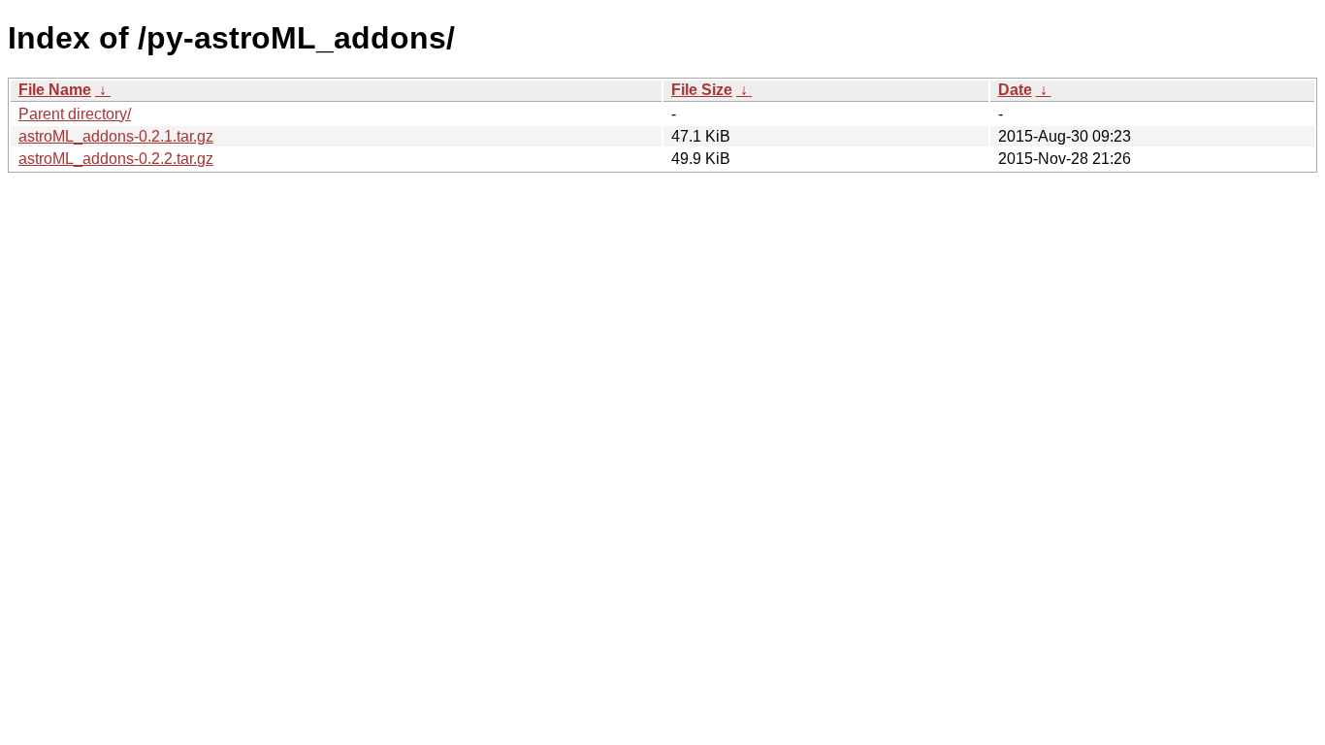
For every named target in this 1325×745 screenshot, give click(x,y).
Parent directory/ (74, 114)
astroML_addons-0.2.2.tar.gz (115, 158)
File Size (701, 89)
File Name (54, 89)
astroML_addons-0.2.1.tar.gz (115, 136)
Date (1015, 89)
